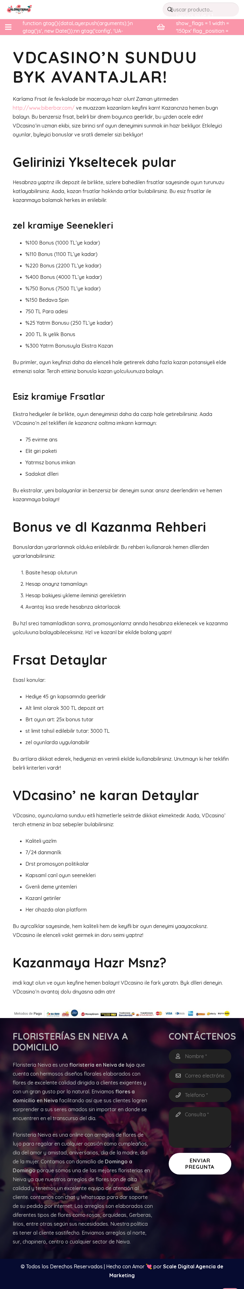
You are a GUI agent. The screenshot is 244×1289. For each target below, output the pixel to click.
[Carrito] (161, 27)
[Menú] (8, 27)
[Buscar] (170, 10)
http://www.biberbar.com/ (44, 108)
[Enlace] (19, 9)
